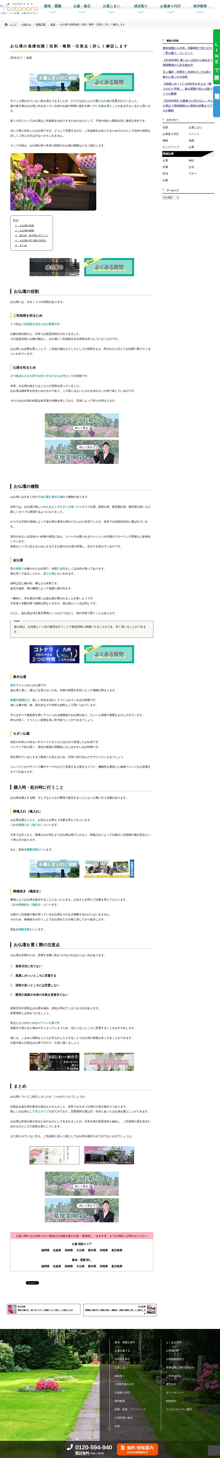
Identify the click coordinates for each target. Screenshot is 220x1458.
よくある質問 (174, 1342)
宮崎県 (104, 1250)
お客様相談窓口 (175, 1359)
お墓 (191, 147)
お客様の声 (172, 1350)
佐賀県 (57, 1250)
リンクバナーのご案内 (179, 1409)
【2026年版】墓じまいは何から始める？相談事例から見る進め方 (188, 63)
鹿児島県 (116, 1250)
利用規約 (171, 1401)
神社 (191, 160)
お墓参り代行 (171, 133)
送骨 (117, 1426)
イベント (194, 133)
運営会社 (171, 1384)
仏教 (165, 180)
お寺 (191, 167)
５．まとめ (21, 245)
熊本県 (92, 1250)
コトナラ (101, 1235)
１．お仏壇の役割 (24, 225)
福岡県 (45, 1250)
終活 (165, 173)
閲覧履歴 (217, 91)
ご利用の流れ (174, 1375)
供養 (165, 167)
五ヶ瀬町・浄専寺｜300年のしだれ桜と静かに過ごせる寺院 (187, 74)
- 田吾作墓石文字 (124, 1384)
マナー (193, 173)
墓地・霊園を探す (125, 1342)
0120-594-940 (93, 1447)
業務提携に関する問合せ (180, 1367)
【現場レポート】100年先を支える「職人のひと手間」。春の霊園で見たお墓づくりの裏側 (187, 88)
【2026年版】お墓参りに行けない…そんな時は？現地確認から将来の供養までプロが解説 (188, 105)
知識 (29, 57)
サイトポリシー (175, 1392)
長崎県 (69, 1250)
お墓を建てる (122, 1350)
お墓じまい (195, 127)
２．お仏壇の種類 (24, 230)
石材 (165, 127)
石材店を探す (122, 1359)
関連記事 (168, 153)
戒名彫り (120, 1375)
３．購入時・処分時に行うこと (31, 235)
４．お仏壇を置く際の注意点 (30, 240)
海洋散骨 (120, 1401)
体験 (165, 140)
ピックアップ (171, 147)
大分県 (80, 1250)
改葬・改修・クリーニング (130, 1409)
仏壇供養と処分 (124, 1417)
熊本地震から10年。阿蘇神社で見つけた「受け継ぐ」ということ (188, 51)
